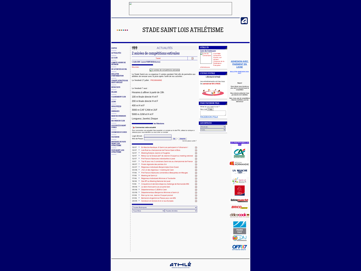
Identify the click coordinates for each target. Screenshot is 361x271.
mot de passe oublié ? (189, 141)
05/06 (134, 190)
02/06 (134, 192)
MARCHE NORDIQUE (118, 116)
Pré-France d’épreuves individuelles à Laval (158, 159)
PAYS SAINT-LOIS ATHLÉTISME (117, 151)
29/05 (134, 201)
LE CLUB (114, 58)
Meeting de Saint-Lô (149, 175)
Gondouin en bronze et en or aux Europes (157, 201)
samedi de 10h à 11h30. (212, 84)
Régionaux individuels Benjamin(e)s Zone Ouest (160, 167)
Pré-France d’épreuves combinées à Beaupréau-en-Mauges (164, 173)
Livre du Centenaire (208, 51)
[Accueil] (122, 30)
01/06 (134, 195)
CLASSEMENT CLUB (118, 97)
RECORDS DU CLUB (118, 121)
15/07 (134, 147)
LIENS (113, 102)
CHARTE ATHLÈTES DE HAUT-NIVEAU (119, 81)
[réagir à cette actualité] (196, 147)
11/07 (134, 161)
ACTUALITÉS (116, 53)
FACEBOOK (115, 137)
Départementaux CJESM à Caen (154, 190)
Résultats (135, 67)
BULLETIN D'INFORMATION (117, 75)
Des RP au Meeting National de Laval (155, 181)
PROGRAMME (156, 80)
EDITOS (114, 48)
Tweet (158, 58)
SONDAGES (115, 111)
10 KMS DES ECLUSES (119, 132)
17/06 (134, 173)
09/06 (134, 187)
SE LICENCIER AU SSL (119, 69)
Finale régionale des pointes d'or (154, 164)
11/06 (134, 184)
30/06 (134, 170)
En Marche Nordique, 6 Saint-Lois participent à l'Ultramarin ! (164, 147)
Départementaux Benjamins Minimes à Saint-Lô (160, 192)
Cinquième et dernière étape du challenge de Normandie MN (165, 184)
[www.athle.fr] (244, 24)
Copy (210, 109)
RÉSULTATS (115, 87)
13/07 (134, 150)
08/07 (134, 164)
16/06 (134, 181)
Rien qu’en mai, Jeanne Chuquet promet (157, 195)
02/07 (134, 167)
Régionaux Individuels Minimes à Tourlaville (158, 178)
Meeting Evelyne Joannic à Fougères (155, 153)
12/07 (134, 153)
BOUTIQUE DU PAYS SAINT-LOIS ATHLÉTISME (118, 143)
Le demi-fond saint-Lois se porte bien (155, 187)
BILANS (114, 92)
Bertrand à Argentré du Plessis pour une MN (158, 198)
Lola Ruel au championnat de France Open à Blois (160, 150)
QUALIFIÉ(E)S (116, 106)
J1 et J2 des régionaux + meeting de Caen (157, 170)
